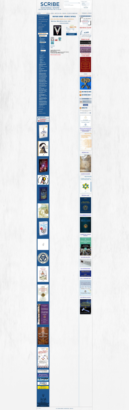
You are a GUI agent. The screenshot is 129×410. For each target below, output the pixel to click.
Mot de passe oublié (86, 7)
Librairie (41, 30)
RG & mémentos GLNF (43, 21)
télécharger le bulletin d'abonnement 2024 (85, 128)
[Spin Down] (76, 32)
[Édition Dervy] (85, 266)
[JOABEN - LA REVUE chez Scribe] (43, 384)
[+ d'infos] (85, 255)
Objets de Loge (42, 107)
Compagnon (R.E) (43, 46)
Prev (52, 30)
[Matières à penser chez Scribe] (43, 372)
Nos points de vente (86, 92)
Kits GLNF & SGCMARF (43, 31)
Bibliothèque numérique (41, 27)
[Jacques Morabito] (43, 201)
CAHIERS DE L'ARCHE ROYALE (85, 235)
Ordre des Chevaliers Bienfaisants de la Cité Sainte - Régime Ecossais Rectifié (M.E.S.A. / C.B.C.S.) (43, 80)
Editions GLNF (41, 17)
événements (84, 13)
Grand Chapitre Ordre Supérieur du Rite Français (43, 85)
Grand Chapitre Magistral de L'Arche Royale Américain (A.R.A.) (43, 71)
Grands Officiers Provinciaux (42, 59)
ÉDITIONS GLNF (85, 195)
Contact (90, 13)
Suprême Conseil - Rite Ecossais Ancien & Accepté (43, 83)
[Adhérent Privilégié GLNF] (85, 38)
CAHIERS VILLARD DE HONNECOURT (85, 130)
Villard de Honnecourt (72, 13)
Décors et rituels (42, 33)
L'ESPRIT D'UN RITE (85, 173)
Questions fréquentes (60, 408)
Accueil (39, 13)
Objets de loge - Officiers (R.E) (43, 50)
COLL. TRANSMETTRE (85, 278)
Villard (40, 23)
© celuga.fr (39, 408)
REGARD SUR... (85, 152)
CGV (56, 408)
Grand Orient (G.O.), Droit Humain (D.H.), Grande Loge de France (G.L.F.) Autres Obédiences (43, 98)
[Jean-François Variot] (43, 367)
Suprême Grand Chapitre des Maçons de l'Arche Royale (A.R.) (42, 65)
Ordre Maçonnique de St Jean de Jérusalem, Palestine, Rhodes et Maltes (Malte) (43, 95)
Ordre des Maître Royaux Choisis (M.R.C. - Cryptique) (43, 91)
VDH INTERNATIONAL (85, 268)
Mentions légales (66, 408)
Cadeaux (64, 13)
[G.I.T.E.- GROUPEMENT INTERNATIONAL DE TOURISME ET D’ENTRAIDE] (43, 263)
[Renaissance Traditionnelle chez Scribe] (43, 376)
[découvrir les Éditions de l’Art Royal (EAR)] (43, 184)
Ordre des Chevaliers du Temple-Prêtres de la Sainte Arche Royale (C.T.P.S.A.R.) (43, 102)
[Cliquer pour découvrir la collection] (43, 249)
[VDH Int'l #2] (85, 276)
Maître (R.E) (42, 47)
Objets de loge (58, 13)
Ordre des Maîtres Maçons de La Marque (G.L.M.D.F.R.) (43, 76)
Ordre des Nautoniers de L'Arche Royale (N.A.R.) (42, 78)
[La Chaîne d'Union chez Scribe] (43, 380)
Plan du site (71, 408)
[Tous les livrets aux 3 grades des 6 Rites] (85, 52)
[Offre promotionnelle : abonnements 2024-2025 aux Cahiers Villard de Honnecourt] (85, 126)
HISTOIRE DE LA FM (85, 257)
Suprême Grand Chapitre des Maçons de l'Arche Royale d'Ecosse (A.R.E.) (42, 74)
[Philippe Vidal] (43, 281)
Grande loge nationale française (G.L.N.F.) (42, 36)
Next (63, 30)
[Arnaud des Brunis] (43, 173)
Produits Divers (42, 113)
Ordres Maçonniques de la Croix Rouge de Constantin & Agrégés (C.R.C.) (43, 104)
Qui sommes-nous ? (86, 95)
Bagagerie (41, 109)
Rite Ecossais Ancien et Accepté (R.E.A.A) (42, 38)
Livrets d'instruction (43, 19)
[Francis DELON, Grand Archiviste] (43, 301)
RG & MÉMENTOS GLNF (85, 215)
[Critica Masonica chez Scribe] (43, 388)
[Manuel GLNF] (85, 232)
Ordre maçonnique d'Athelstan (41, 69)
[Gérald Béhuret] (43, 324)
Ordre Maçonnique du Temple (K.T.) (42, 92)
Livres (52, 13)
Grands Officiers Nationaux (42, 60)
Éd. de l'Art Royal (42, 25)
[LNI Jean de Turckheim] (43, 139)
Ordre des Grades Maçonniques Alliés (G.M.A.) (43, 89)
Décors (48, 13)
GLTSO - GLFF (41, 106)
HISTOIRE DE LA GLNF (85, 297)
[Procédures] (85, 89)
